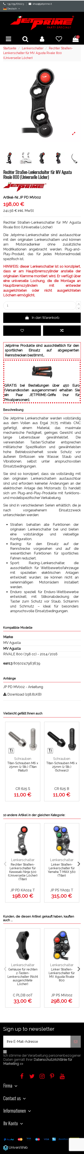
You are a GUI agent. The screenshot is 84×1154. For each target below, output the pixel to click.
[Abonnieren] (75, 1042)
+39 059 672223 (15, 3)
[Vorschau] (35, 748)
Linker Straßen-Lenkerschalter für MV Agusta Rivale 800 (62, 975)
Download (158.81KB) (24, 694)
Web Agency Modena (45, 1147)
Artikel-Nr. (11, 197)
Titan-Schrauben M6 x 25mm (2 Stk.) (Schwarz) (61, 766)
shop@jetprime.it (42, 3)
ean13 (7, 663)
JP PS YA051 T (61, 890)
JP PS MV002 (61, 995)
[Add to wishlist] (22, 330)
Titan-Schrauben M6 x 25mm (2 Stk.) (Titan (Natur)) (22, 766)
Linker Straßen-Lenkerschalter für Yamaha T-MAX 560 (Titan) (62, 870)
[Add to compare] (62, 330)
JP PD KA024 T (23, 890)
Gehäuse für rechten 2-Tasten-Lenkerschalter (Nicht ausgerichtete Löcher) (23, 977)
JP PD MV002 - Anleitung (23, 687)
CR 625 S (23, 789)
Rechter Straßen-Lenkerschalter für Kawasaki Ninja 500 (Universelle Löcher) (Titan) (22, 872)
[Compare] (35, 739)
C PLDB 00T (23, 995)
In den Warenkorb (45, 318)
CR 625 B (61, 789)
